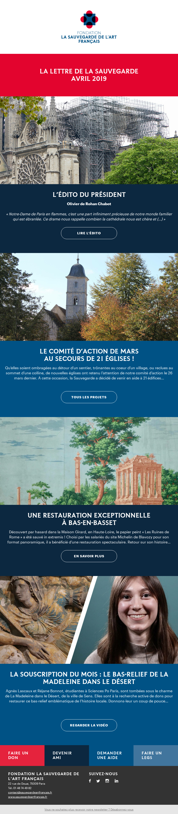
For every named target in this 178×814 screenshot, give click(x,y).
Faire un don (18, 755)
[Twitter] (100, 781)
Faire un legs (152, 755)
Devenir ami (62, 755)
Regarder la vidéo (89, 725)
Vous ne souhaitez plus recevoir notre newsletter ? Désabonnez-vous (89, 809)
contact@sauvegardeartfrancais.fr (30, 792)
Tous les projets (89, 397)
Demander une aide (109, 755)
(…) (159, 219)
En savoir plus (89, 556)
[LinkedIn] (119, 781)
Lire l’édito (89, 233)
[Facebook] (92, 781)
